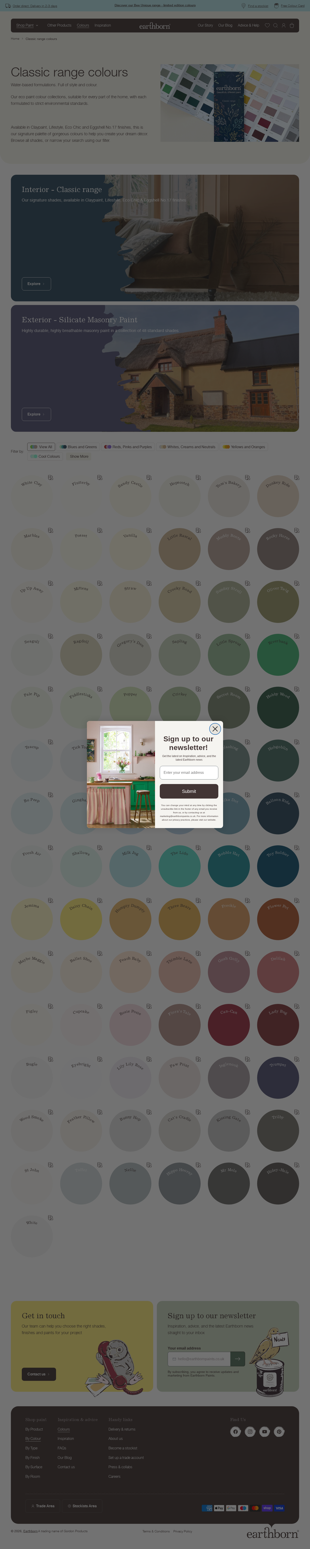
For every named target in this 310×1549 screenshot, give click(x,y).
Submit (189, 791)
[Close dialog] (215, 729)
